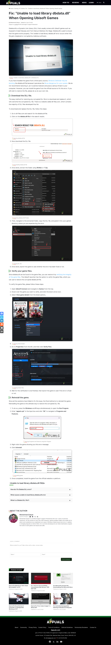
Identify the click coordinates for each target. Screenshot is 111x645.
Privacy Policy (33, 627)
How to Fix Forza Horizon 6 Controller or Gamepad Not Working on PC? (16, 607)
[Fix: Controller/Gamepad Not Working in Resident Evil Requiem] (63, 598)
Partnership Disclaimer (81, 627)
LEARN (91, 2)
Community (23, 627)
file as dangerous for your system (56, 83)
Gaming (16, 8)
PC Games (22, 8)
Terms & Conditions (54, 627)
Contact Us (93, 627)
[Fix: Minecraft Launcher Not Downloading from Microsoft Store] (63, 578)
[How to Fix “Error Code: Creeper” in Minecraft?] (41, 598)
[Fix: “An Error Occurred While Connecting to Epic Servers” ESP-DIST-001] (41, 578)
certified (16, 24)
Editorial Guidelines (67, 627)
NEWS (84, 2)
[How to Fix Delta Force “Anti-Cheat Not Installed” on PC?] (19, 578)
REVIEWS (75, 2)
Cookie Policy (42, 627)
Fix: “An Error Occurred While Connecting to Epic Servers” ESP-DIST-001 (40, 587)
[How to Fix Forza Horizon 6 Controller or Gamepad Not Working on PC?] (19, 598)
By (9, 22)
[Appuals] (13, 2)
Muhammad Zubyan (14, 22)
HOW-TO (66, 2)
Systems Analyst (24, 516)
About (16, 627)
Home (11, 8)
